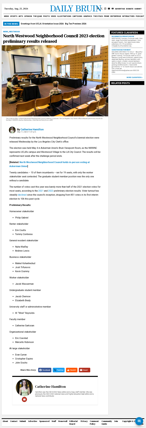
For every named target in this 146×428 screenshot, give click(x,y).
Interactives (128, 16)
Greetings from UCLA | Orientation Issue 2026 (42, 24)
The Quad (37, 16)
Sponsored (44, 421)
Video (53, 16)
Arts (21, 16)
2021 (40, 190)
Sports (13, 16)
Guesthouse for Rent (121, 50)
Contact (13, 421)
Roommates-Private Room (123, 36)
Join (116, 421)
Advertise (120, 8)
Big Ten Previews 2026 (75, 24)
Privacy (84, 421)
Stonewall (62, 421)
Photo (46, 16)
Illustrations (64, 16)
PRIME (106, 16)
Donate (129, 8)
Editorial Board (73, 422)
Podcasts (140, 16)
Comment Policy (94, 422)
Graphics (87, 16)
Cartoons (77, 16)
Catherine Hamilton (32, 129)
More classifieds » (135, 77)
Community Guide (107, 422)
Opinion (28, 16)
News (6, 16)
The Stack (98, 16)
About (5, 421)
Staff (54, 421)
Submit (138, 8)
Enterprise (115, 16)
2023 (50, 190)
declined (22, 194)
